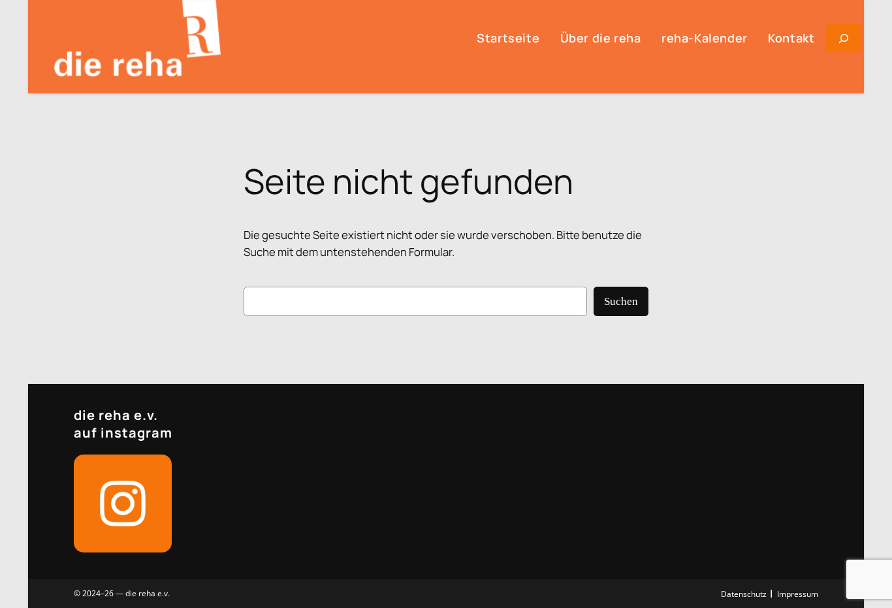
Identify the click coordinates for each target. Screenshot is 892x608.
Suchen (621, 301)
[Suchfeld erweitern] (843, 38)
